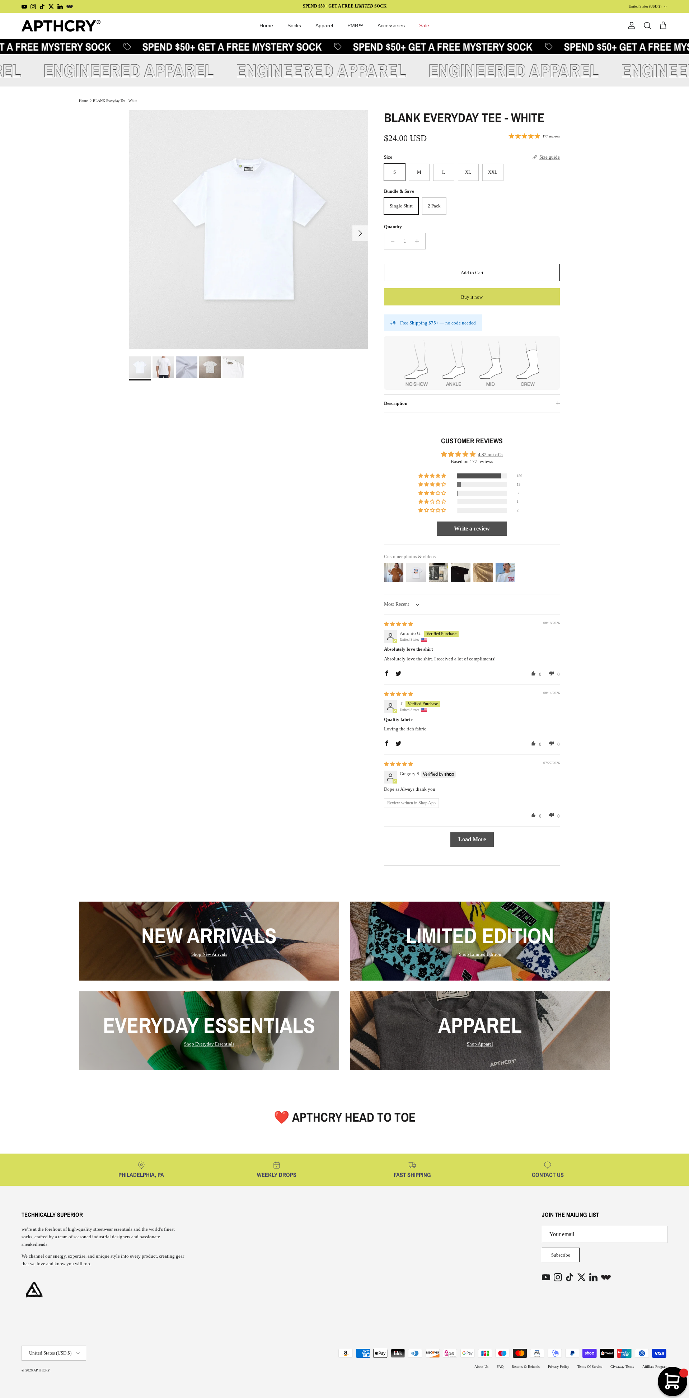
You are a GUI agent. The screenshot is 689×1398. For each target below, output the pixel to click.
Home (266, 25)
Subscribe (560, 1255)
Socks (294, 25)
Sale (424, 25)
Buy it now (472, 297)
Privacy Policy (558, 1367)
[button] (432, 476)
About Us (481, 1367)
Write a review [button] (472, 528)
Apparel (324, 25)
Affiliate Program (654, 1367)
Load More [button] (472, 839)
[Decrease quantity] (390, 241)
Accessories (391, 25)
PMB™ (355, 25)
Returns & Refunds (526, 1367)
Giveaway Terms (622, 1367)
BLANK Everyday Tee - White (115, 100)
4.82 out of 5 (490, 454)
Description (395, 403)
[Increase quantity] (419, 241)
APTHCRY (41, 1370)
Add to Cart (472, 272)
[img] (398, 624)
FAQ (500, 1367)
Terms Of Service (589, 1367)
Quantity (393, 226)
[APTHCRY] (61, 26)
